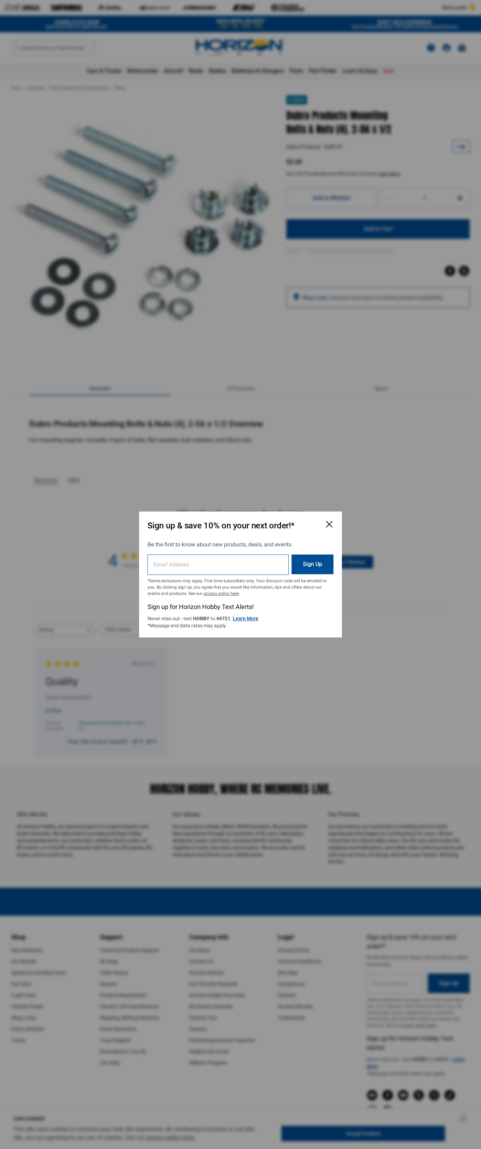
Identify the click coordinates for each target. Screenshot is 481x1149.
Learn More (245, 618)
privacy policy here (221, 593)
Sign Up (312, 564)
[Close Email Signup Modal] (329, 524)
